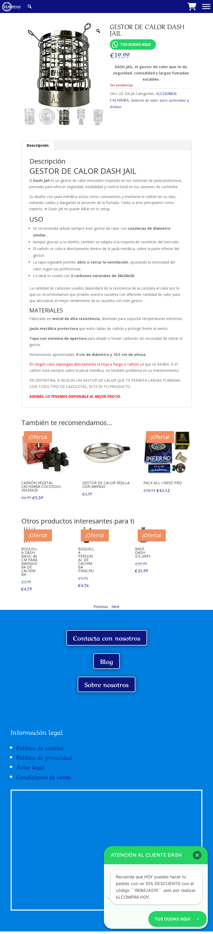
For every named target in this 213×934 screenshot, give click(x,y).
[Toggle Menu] (206, 6)
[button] (197, 855)
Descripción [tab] (38, 145)
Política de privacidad (44, 757)
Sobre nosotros (106, 684)
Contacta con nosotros (106, 637)
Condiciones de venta (43, 776)
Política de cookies (39, 747)
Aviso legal (30, 766)
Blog (106, 661)
